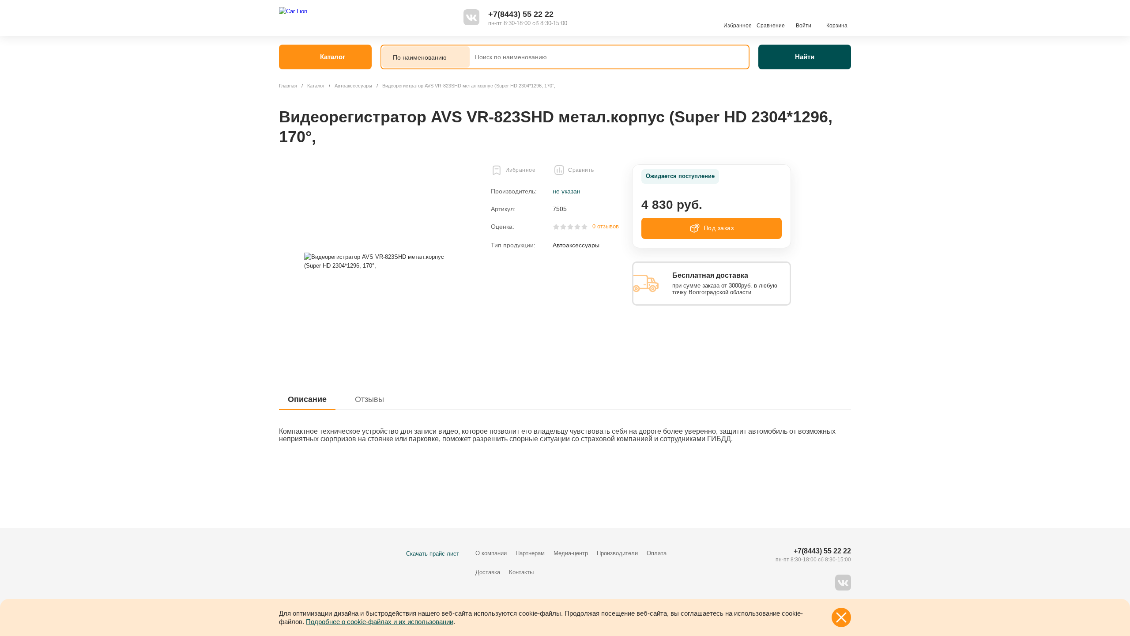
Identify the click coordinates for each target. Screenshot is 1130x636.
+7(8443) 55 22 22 (521, 14)
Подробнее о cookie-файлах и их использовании (379, 621)
